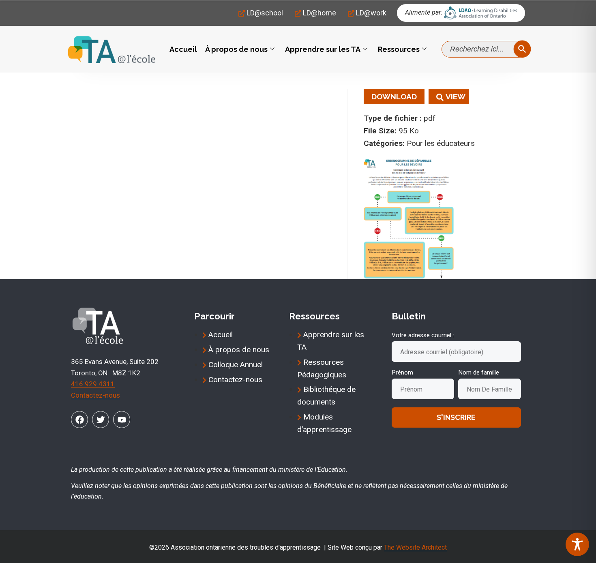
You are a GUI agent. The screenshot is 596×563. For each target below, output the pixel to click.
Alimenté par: (423, 12)
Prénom (402, 372)
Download (394, 96)
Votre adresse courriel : (423, 335)
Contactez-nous (95, 395)
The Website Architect (415, 547)
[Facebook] (79, 419)
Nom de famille (478, 372)
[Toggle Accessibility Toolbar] (577, 544)
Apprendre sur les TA (322, 49)
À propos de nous (236, 49)
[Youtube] (121, 419)
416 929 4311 (93, 384)
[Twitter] (100, 419)
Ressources (399, 49)
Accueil (183, 49)
